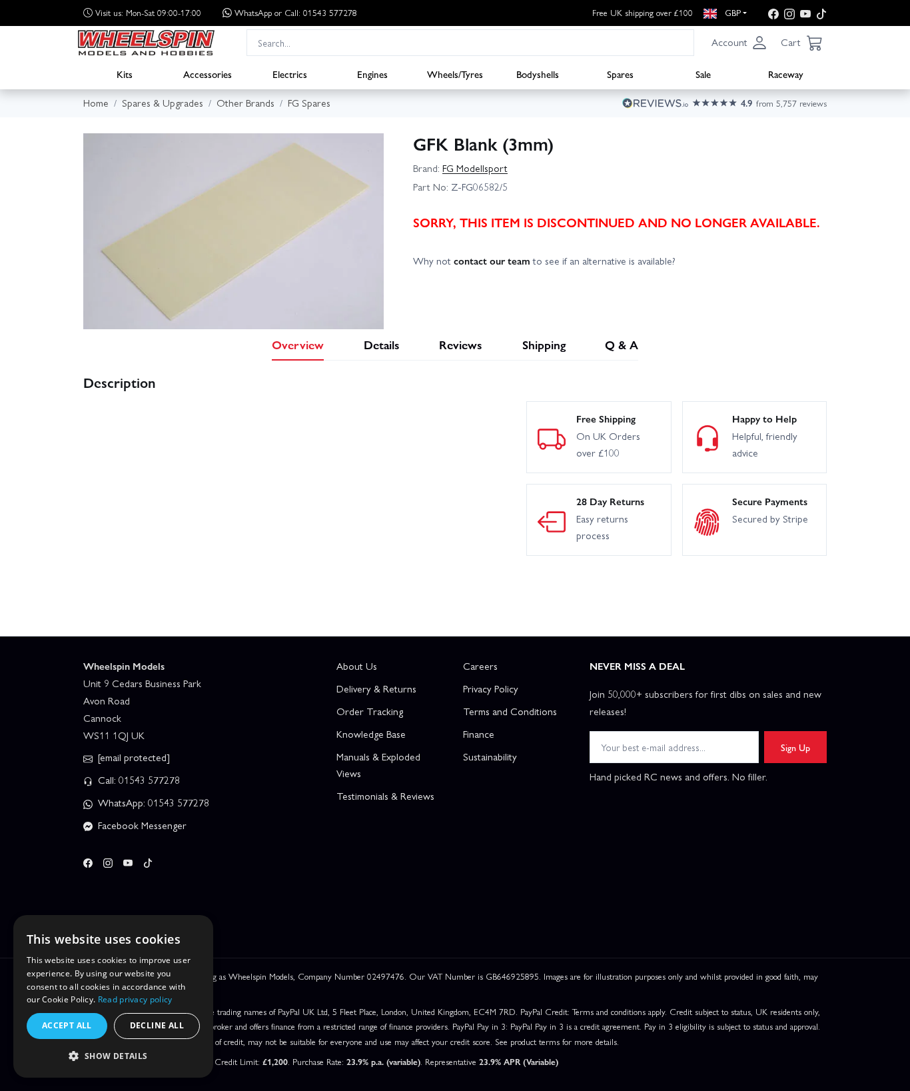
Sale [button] (703, 74)
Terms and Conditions (510, 711)
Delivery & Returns (376, 688)
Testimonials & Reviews (385, 795)
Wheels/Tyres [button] (455, 74)
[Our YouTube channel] (805, 13)
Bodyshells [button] (537, 74)
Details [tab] (382, 344)
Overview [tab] (298, 344)
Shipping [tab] (544, 344)
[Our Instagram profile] (789, 13)
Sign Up (795, 747)
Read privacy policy (135, 999)
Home (96, 102)
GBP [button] (731, 12)
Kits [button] (125, 74)
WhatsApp (295, 12)
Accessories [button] (207, 74)
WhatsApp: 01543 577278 (152, 802)
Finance (478, 733)
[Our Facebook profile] (773, 13)
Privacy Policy (490, 688)
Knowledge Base (371, 733)
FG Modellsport (475, 168)
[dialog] (113, 996)
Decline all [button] (157, 1025)
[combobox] (470, 42)
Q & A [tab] (621, 344)
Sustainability (490, 756)
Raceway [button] (785, 74)
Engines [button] (372, 74)
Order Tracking (369, 711)
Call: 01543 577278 (137, 779)
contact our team (492, 260)
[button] (739, 43)
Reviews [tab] (460, 344)
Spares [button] (620, 74)
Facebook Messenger (141, 825)
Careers (480, 665)
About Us (356, 665)
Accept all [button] (67, 1025)
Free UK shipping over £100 (642, 12)
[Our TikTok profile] (821, 13)
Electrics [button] (289, 74)
